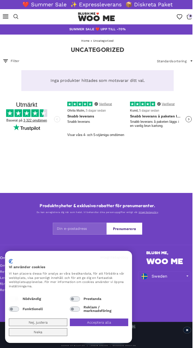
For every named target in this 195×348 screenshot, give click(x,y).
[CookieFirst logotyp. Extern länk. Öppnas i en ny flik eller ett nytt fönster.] (11, 261)
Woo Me (96, 18)
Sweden (160, 276)
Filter (15, 61)
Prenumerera (124, 228)
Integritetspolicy (114, 257)
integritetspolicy (148, 212)
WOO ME (164, 261)
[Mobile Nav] (6, 17)
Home (85, 40)
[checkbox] (14, 298)
